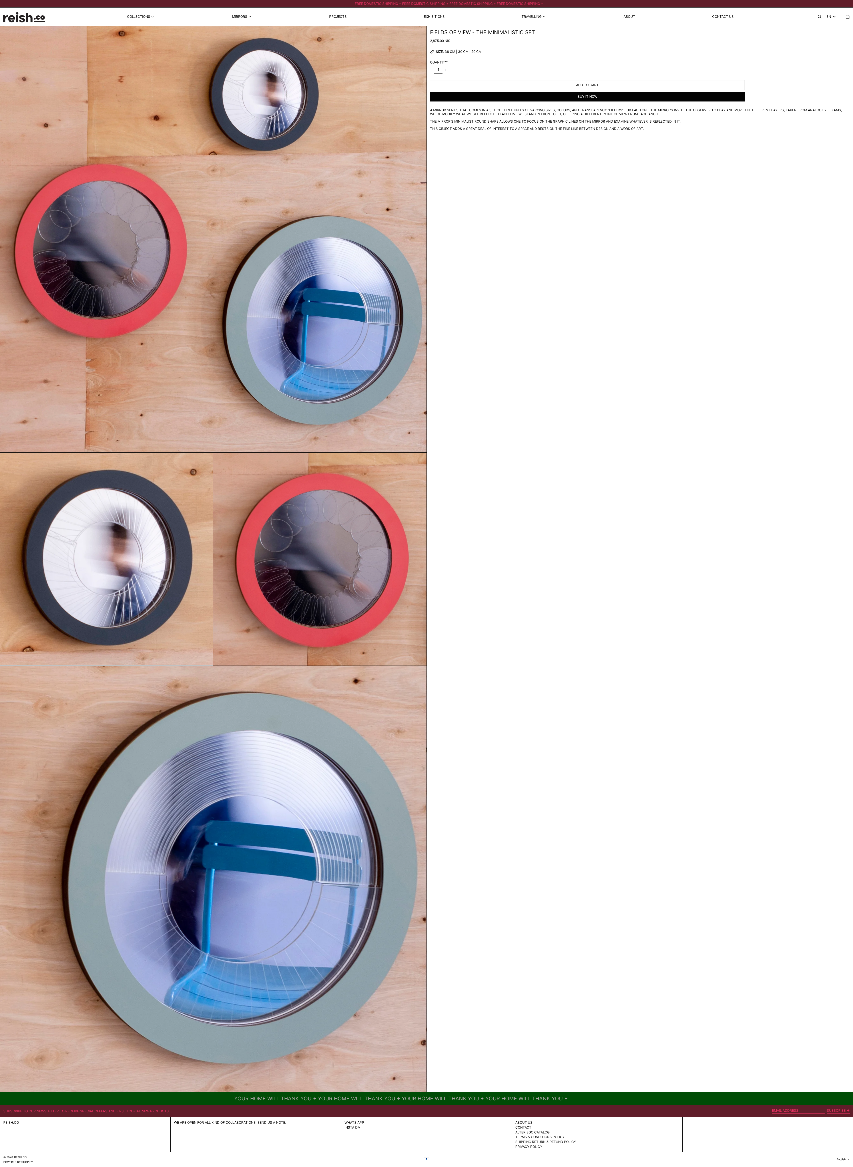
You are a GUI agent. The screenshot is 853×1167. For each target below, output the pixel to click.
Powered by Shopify (18, 1162)
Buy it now (587, 96)
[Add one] (445, 70)
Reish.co (11, 1122)
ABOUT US (523, 1122)
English (841, 1159)
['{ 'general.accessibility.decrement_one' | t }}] (431, 70)
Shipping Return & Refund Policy (545, 1142)
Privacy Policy (528, 1147)
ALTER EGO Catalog (532, 1132)
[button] (847, 16)
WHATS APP (354, 1122)
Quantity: (439, 62)
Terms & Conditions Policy (540, 1137)
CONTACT (523, 1127)
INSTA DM (353, 1127)
